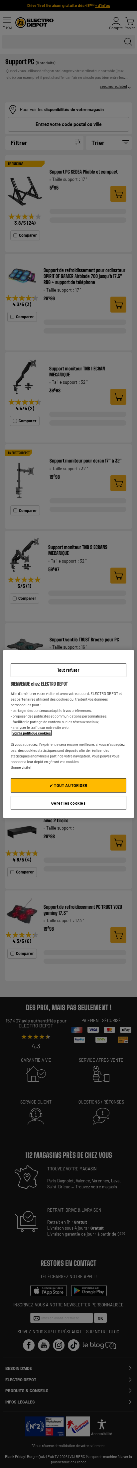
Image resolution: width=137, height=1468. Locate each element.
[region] (68, 734)
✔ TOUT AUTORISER (68, 785)
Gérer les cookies (68, 802)
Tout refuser (68, 669)
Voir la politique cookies (31, 733)
